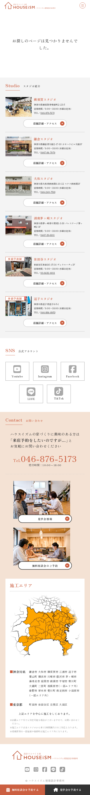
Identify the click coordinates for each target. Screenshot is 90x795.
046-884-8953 (47, 312)
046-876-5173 (47, 113)
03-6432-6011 (47, 272)
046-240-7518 (47, 192)
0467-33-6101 (47, 235)
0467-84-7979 (47, 152)
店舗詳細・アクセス (45, 123)
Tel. (45, 458)
